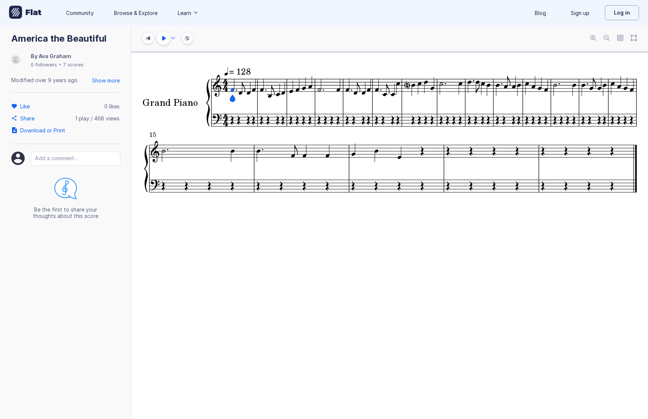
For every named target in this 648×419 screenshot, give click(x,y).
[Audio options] (173, 38)
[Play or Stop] (163, 38)
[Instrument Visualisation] (187, 38)
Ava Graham (55, 56)
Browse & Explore (136, 13)
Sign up (580, 13)
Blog (540, 13)
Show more (106, 80)
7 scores (73, 65)
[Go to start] (148, 38)
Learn (184, 13)
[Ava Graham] (15, 60)
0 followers (44, 65)
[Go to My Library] (25, 13)
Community (80, 13)
